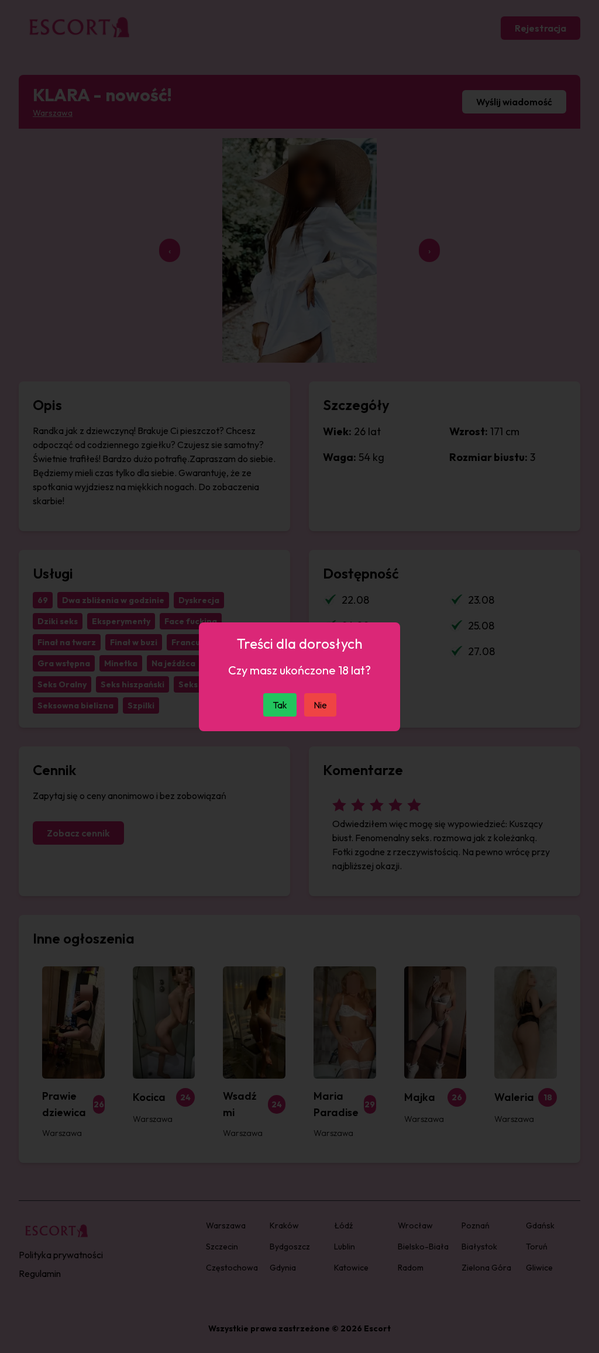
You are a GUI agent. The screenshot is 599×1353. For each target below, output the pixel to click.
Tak (280, 705)
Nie (320, 705)
